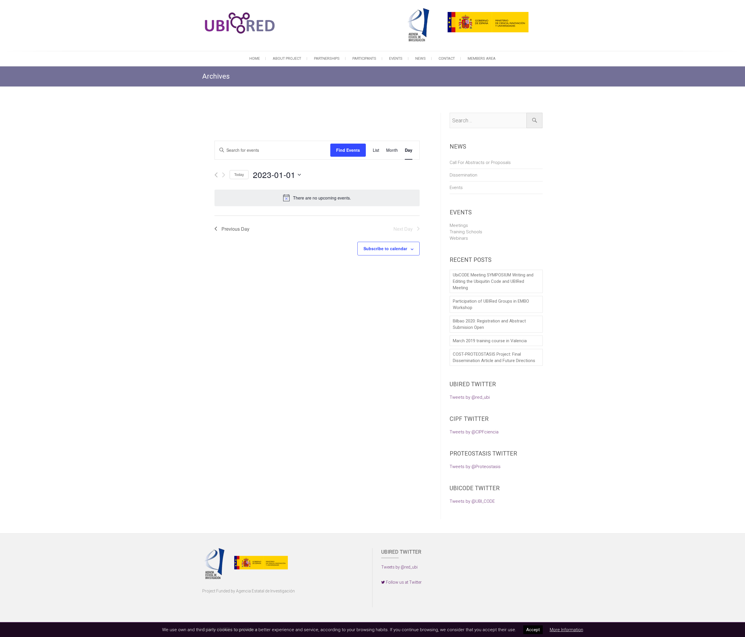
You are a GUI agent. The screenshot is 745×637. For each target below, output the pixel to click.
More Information (566, 629)
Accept (533, 629)
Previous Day (235, 228)
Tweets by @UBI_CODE (472, 501)
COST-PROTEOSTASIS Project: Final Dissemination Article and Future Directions (494, 357)
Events (395, 58)
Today (239, 174)
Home (254, 58)
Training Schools (466, 231)
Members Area (482, 58)
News (420, 58)
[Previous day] (216, 175)
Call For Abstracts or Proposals (480, 162)
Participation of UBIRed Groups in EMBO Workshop (491, 304)
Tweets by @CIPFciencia (474, 432)
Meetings (459, 225)
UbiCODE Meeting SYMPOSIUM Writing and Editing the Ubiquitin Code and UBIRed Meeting (493, 281)
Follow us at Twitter (403, 582)
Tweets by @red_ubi (470, 397)
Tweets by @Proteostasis (475, 466)
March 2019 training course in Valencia (490, 340)
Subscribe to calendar (385, 248)
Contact (447, 58)
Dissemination (463, 175)
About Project (287, 58)
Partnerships (327, 58)
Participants (364, 58)
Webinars (459, 238)
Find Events (348, 150)
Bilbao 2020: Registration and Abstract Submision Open (489, 324)
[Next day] (223, 175)
